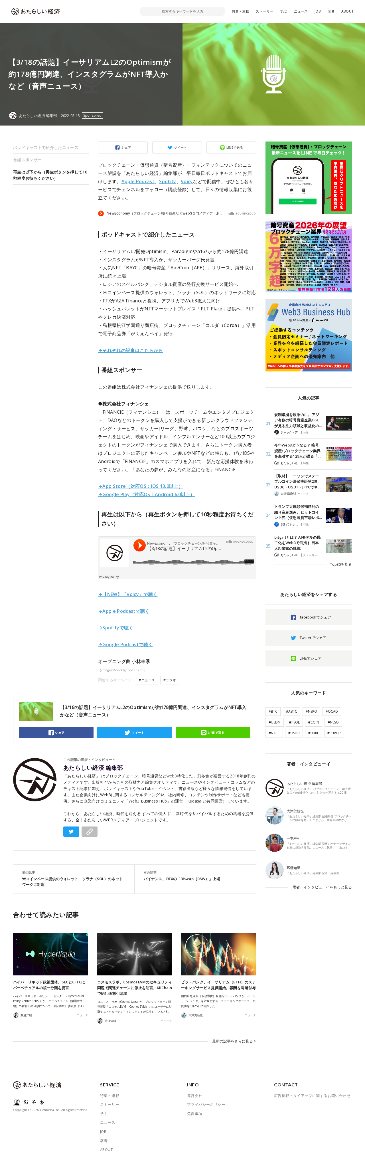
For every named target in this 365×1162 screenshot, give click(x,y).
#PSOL (294, 722)
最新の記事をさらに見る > (234, 1041)
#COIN (313, 722)
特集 (306, 432)
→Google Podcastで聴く (125, 644)
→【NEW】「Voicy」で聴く (127, 594)
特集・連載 (240, 11)
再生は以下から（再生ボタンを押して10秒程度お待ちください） (50, 175)
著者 (331, 11)
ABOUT (347, 11)
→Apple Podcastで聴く (124, 611)
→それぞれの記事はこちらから (130, 350)
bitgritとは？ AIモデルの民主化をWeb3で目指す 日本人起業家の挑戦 (297, 543)
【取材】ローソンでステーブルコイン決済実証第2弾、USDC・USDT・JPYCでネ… (297, 481)
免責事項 (194, 1113)
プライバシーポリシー (206, 1104)
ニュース (301, 11)
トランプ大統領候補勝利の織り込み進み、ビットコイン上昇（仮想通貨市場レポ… (298, 512)
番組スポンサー (27, 159)
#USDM (275, 722)
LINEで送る (234, 147)
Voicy (187, 181)
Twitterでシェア (313, 637)
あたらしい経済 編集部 (93, 768)
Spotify (167, 181)
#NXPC (274, 733)
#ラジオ (169, 680)
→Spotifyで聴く (115, 628)
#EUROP (334, 733)
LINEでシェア (311, 658)
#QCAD (332, 711)
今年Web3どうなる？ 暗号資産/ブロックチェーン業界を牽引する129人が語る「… (297, 450)
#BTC (273, 711)
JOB (318, 11)
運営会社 (194, 1095)
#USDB (294, 733)
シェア (126, 147)
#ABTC (291, 711)
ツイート (180, 147)
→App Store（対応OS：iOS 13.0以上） (140, 486)
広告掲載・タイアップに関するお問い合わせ (312, 1095)
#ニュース (147, 680)
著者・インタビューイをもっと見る (322, 887)
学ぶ (283, 11)
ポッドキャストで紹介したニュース (45, 147)
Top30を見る (341, 564)
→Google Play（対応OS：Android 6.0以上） (146, 494)
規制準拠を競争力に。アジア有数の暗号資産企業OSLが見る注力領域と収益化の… (298, 420)
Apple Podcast (138, 181)
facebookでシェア (315, 617)
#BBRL (313, 733)
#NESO (333, 722)
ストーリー (264, 11)
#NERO (311, 711)
